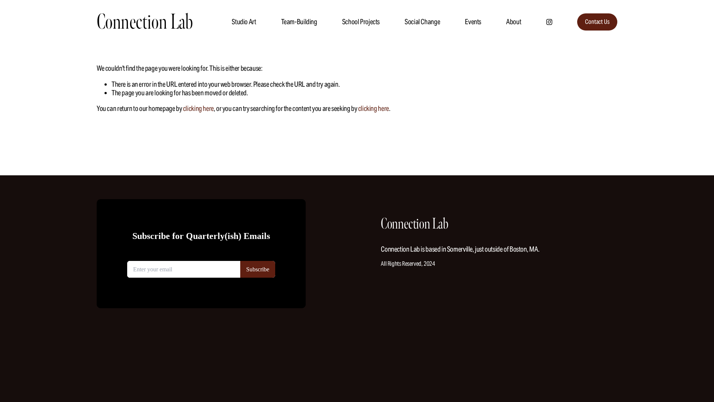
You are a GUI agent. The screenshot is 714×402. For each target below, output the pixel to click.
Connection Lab (145, 22)
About (513, 21)
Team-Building (299, 21)
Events (473, 21)
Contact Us (597, 22)
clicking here (198, 108)
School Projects (361, 21)
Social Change (422, 21)
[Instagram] (549, 22)
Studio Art (244, 21)
